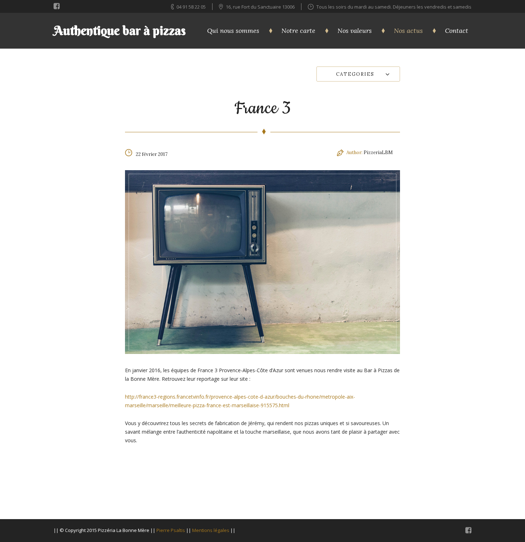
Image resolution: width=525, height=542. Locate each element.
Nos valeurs (355, 30)
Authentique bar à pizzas (120, 30)
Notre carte (298, 30)
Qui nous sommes (233, 30)
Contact (456, 30)
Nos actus (408, 30)
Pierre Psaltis (170, 530)
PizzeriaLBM (378, 152)
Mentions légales (210, 530)
